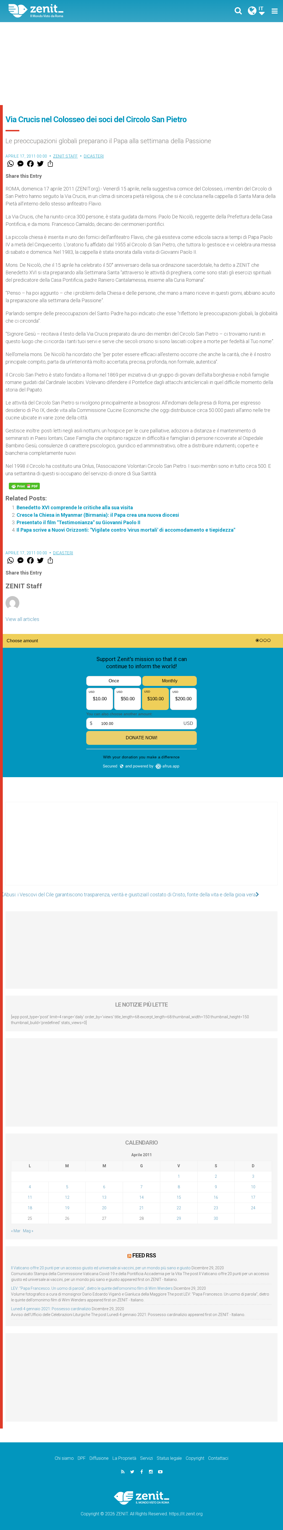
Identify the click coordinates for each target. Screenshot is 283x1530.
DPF (82, 1458)
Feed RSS (144, 1255)
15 (179, 1197)
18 (30, 1208)
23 (216, 1208)
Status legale (169, 1458)
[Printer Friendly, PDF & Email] (24, 486)
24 (253, 1208)
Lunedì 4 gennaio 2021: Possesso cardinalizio (51, 1309)
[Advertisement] (141, 63)
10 (253, 1187)
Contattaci (218, 1458)
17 (253, 1197)
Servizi (146, 1458)
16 (216, 1197)
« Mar (15, 1231)
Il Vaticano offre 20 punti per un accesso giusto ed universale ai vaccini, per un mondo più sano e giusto (101, 1268)
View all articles (22, 619)
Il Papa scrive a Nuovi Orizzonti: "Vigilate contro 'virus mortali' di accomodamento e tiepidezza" (126, 530)
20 (104, 1208)
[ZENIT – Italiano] (79, 11)
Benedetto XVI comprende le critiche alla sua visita (75, 507)
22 (179, 1208)
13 (104, 1197)
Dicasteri (94, 156)
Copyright (195, 1458)
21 (141, 1208)
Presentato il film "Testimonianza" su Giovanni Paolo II (78, 522)
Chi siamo (64, 1458)
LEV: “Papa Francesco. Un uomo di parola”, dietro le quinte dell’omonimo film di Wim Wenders (92, 1288)
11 (30, 1197)
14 (141, 1197)
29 (179, 1218)
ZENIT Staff (65, 156)
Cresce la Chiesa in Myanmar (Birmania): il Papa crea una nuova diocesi (98, 515)
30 (216, 1218)
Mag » (28, 1231)
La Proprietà (124, 1458)
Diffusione (99, 1458)
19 (67, 1208)
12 (67, 1197)
